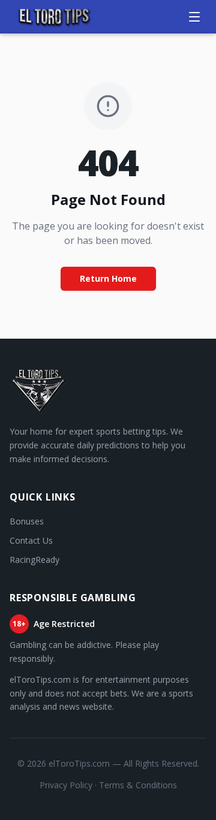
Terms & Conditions (138, 785)
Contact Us (31, 540)
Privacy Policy (66, 785)
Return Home (108, 278)
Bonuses (27, 521)
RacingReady (34, 559)
